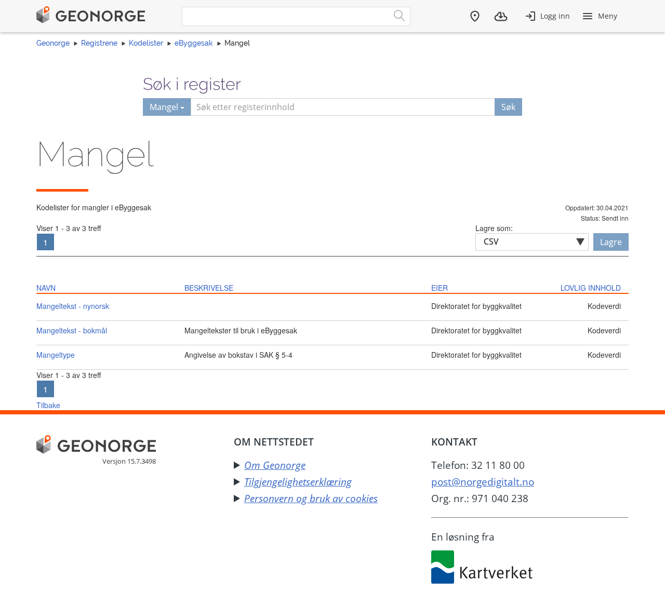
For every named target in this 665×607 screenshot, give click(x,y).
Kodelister (146, 43)
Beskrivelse (208, 287)
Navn (46, 287)
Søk (508, 107)
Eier (439, 287)
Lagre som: (494, 228)
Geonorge (53, 43)
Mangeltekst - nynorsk (72, 306)
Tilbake (48, 405)
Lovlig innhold (591, 287)
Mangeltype (55, 354)
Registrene (99, 43)
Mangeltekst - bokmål (71, 330)
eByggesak (194, 43)
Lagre (611, 242)
